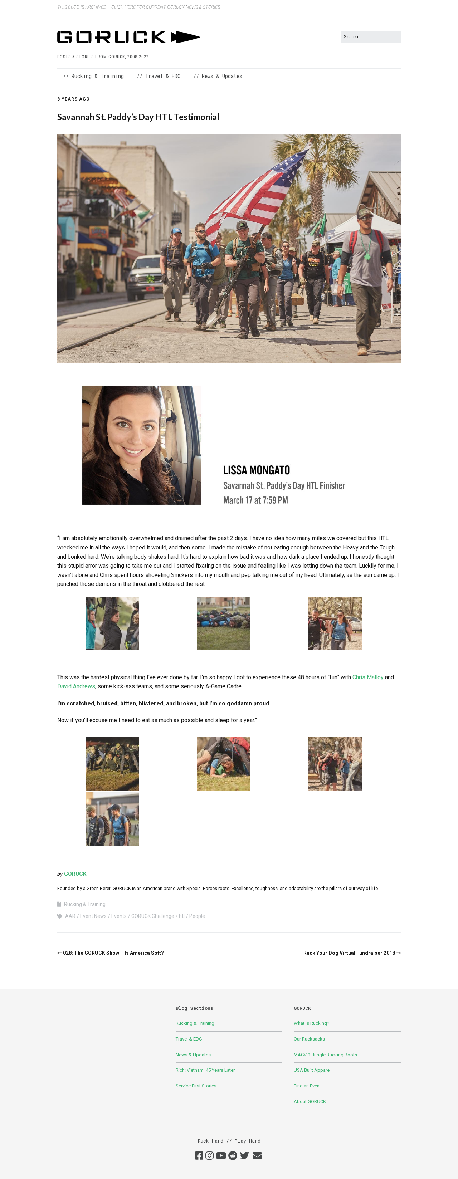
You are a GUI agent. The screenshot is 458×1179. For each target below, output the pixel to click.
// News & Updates (217, 76)
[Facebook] (199, 1156)
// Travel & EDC (158, 76)
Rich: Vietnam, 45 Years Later (205, 1070)
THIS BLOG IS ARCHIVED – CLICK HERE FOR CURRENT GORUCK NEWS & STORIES (138, 7)
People (197, 916)
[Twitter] (244, 1156)
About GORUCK (310, 1101)
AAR (70, 916)
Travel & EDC (189, 1039)
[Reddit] (233, 1156)
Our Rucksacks (309, 1039)
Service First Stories (196, 1086)
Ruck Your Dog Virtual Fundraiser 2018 (349, 953)
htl (182, 916)
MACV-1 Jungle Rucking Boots (325, 1054)
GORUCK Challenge (152, 916)
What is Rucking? (312, 1023)
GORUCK (75, 874)
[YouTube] (221, 1156)
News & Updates (193, 1054)
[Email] (257, 1156)
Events (119, 916)
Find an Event (307, 1086)
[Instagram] (209, 1156)
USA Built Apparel (312, 1070)
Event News (93, 916)
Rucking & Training (85, 904)
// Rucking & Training (93, 76)
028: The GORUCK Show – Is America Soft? (113, 953)
